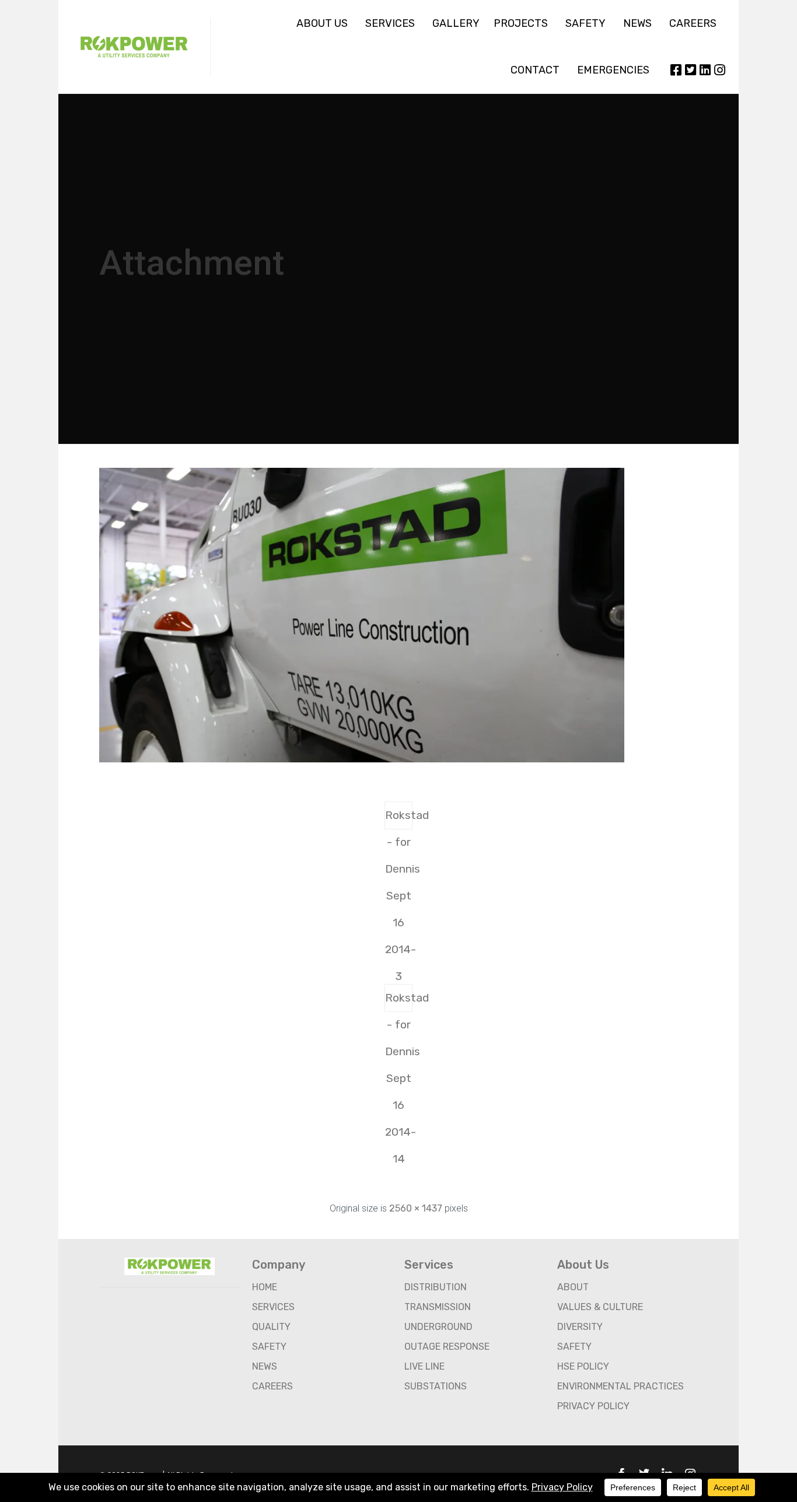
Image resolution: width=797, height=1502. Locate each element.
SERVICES (390, 23)
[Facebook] (676, 70)
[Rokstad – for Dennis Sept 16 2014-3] (361, 759)
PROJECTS (521, 23)
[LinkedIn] (705, 70)
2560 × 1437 (415, 1208)
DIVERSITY (580, 1326)
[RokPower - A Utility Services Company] (134, 46)
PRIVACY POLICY (593, 1406)
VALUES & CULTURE (600, 1306)
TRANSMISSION (437, 1306)
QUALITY (271, 1326)
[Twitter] (690, 70)
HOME (264, 1287)
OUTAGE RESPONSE (447, 1346)
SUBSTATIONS (435, 1386)
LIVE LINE (424, 1366)
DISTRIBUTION (435, 1287)
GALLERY (456, 23)
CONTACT (535, 70)
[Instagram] (719, 70)
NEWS (637, 23)
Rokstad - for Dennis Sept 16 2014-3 (399, 818)
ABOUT (573, 1287)
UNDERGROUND (438, 1326)
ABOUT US (322, 23)
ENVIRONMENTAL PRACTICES (620, 1386)
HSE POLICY (583, 1366)
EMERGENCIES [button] (613, 70)
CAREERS (692, 23)
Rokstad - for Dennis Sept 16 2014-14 (399, 1001)
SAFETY (585, 23)
